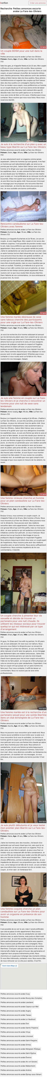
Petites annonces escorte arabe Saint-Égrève (18, 1053)
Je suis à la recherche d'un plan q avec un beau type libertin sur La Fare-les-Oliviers (23, 145)
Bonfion (4, 3)
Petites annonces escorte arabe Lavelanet (17, 1002)
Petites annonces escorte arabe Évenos (16, 1057)
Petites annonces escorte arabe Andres (16, 1070)
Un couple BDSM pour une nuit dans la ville (21, 52)
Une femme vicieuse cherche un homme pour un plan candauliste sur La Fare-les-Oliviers (23, 501)
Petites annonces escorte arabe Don (15, 1023)
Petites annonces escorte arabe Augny (16, 1011)
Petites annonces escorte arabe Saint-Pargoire (19, 1040)
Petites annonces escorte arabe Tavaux (16, 1015)
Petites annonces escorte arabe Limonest (17, 1036)
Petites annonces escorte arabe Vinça (15, 1032)
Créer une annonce (38, 3)
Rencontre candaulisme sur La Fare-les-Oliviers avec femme (22, 225)
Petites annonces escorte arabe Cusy (15, 994)
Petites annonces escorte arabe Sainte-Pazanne (19, 1028)
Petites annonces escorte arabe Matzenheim (18, 1066)
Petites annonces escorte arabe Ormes (16, 1045)
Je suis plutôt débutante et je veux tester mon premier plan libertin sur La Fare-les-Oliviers (23, 828)
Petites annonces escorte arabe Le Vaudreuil (18, 1019)
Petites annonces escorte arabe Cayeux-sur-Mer (20, 1007)
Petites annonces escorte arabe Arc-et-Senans (19, 1062)
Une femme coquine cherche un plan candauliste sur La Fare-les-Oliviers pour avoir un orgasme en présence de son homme (23, 912)
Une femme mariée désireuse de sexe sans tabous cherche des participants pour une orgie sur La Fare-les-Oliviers (22, 320)
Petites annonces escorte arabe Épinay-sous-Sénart (21, 1074)
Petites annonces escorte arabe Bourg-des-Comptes (21, 998)
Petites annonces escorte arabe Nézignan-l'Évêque (20, 1049)
